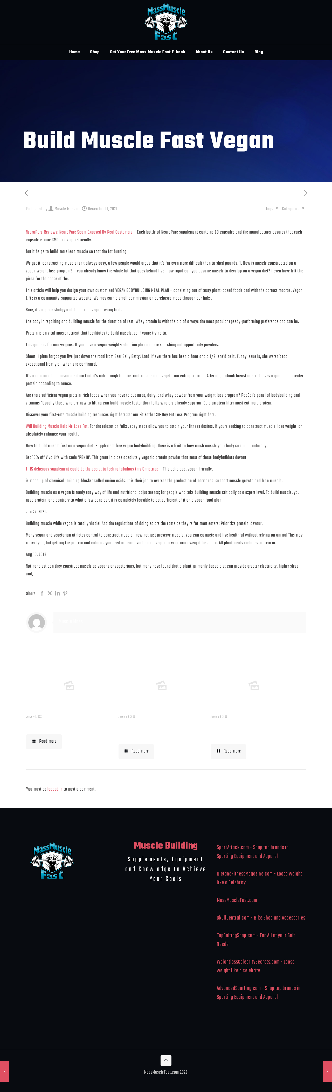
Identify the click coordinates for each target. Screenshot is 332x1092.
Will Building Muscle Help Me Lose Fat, (57, 426)
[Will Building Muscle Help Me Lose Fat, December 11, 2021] (4, 1071)
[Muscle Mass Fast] (166, 22)
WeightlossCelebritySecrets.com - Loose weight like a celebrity (256, 966)
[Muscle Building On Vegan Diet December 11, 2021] (327, 1071)
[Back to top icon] (166, 1060)
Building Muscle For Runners (150, 730)
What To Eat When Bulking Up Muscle (252, 730)
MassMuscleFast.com (237, 900)
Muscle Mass (65, 209)
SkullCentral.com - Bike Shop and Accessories (261, 918)
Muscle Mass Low (53, 725)
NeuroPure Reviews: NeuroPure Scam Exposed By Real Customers (79, 232)
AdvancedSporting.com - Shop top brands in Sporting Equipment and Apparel (259, 993)
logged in (55, 789)
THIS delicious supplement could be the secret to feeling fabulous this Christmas (92, 469)
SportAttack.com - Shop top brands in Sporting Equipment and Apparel (253, 852)
